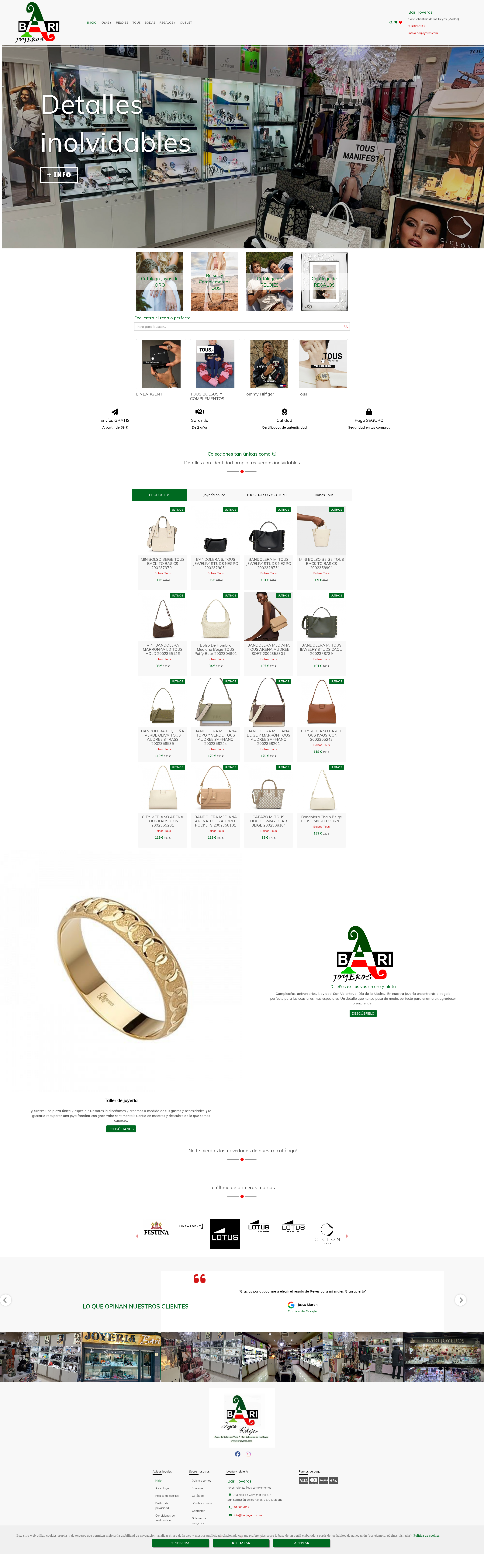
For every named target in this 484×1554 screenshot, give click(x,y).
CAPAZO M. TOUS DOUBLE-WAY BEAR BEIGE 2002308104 (268, 820)
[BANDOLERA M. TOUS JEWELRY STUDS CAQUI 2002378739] (316, 616)
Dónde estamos (202, 1503)
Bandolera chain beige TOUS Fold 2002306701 (321, 818)
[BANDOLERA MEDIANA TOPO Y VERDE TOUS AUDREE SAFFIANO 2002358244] (211, 702)
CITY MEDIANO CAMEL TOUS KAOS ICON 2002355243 (321, 735)
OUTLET (186, 22)
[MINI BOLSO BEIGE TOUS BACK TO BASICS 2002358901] (316, 530)
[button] (167, 530)
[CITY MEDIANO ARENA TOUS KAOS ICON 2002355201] (158, 788)
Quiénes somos (201, 1480)
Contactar (198, 1511)
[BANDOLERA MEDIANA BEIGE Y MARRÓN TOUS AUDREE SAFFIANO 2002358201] (264, 702)
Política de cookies (426, 1535)
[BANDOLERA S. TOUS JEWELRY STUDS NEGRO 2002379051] (211, 530)
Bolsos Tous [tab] (324, 495)
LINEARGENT (149, 394)
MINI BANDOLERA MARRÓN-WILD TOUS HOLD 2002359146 (162, 649)
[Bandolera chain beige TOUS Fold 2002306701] (316, 788)
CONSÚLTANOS (121, 1129)
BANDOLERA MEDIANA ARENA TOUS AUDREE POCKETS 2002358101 (215, 820)
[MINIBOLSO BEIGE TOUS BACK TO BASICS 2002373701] (158, 530)
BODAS (150, 22)
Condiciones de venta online (165, 1518)
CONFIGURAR (181, 1543)
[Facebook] (237, 1455)
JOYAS (105, 22)
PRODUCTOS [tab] (159, 495)
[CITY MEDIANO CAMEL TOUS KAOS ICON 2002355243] (316, 702)
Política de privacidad (162, 1506)
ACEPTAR (301, 1543)
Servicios (197, 1488)
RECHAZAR (241, 1543)
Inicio (158, 1480)
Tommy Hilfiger (259, 394)
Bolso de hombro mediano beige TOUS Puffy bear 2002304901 (215, 649)
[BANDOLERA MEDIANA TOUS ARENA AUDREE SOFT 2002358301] (264, 616)
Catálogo (198, 1495)
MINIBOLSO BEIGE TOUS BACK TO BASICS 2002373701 (163, 563)
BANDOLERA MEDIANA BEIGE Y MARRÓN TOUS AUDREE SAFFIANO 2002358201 (268, 737)
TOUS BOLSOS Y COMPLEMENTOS (207, 396)
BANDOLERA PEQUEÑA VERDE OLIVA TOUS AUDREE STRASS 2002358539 (162, 737)
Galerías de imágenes (199, 1521)
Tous (302, 394)
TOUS (136, 22)
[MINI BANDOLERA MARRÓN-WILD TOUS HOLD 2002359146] (158, 616)
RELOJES (122, 22)
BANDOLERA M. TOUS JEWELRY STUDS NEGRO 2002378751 (268, 563)
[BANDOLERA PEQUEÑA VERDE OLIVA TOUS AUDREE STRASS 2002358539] (158, 702)
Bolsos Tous (162, 573)
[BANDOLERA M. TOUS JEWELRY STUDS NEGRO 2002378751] (264, 530)
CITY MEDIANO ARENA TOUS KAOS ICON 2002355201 (162, 820)
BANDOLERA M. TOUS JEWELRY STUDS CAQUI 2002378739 (321, 649)
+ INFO (59, 175)
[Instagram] (248, 1455)
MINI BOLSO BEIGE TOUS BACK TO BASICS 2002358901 (321, 563)
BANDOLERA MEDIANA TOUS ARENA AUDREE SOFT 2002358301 (268, 649)
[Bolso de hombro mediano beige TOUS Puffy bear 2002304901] (211, 616)
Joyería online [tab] (214, 495)
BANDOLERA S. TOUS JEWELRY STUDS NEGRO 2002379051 (215, 563)
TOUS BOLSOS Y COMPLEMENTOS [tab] (270, 495)
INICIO (91, 22)
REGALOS (166, 22)
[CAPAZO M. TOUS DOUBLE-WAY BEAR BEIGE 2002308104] (264, 788)
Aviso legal (162, 1488)
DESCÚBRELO (363, 1013)
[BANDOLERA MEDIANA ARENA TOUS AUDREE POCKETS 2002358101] (211, 788)
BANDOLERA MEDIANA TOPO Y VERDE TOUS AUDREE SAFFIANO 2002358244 (215, 737)
